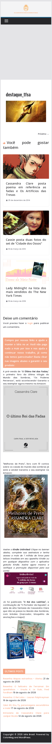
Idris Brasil (29, 734)
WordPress (24, 737)
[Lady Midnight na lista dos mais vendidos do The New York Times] (26, 260)
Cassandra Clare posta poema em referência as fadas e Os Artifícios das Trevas (26, 189)
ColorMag (8, 737)
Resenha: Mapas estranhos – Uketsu (22, 678)
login (30, 323)
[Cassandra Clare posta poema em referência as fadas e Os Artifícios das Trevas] (26, 155)
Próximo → (43, 133)
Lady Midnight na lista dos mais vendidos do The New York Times (26, 292)
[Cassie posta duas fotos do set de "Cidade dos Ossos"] (26, 212)
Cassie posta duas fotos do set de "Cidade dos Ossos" (26, 241)
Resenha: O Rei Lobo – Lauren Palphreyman (26, 697)
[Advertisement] (26, 52)
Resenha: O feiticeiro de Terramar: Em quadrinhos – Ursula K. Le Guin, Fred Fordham (26, 689)
